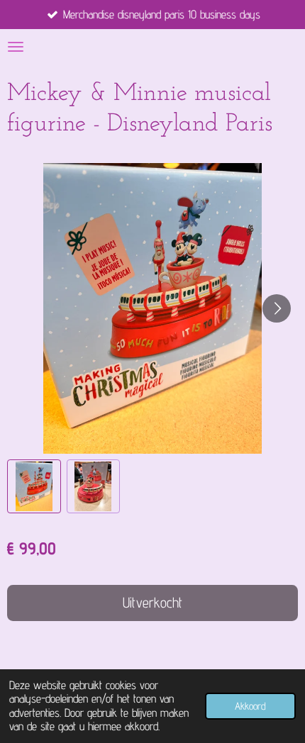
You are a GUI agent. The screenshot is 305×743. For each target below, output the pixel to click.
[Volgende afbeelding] (276, 308)
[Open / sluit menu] (15, 47)
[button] (34, 486)
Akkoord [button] (250, 706)
